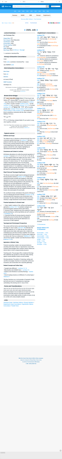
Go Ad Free (3, 452)
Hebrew (9, 22)
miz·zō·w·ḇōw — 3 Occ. (43, 237)
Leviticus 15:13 (41, 93)
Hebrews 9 (6, 276)
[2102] (60, 209)
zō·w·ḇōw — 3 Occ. (42, 244)
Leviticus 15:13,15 (24, 105)
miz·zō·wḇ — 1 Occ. (42, 234)
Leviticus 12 (26, 270)
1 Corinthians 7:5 (8, 213)
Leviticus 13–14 (22, 268)
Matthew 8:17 (28, 236)
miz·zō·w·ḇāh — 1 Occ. (43, 236)
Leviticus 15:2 (7, 105)
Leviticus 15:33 (24, 103)
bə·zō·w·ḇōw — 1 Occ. (42, 232)
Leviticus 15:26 (41, 162)
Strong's (6, 22)
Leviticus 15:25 (14, 109)
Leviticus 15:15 (29, 194)
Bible (3, 22)
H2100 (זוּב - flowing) (18, 50)
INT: (38, 45)
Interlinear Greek (8, 302)
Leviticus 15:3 (40, 50)
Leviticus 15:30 (20, 110)
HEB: (38, 37)
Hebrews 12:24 (8, 239)
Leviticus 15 (24, 140)
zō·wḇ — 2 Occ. (41, 241)
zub (7, 74)
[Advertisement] (31, 336)
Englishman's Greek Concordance (12, 304)
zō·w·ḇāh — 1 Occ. (41, 242)
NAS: (38, 39)
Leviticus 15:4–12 (14, 207)
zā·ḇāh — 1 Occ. (41, 239)
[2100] (2, 209)
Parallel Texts (15, 306)
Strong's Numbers (28, 302)
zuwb (8, 62)
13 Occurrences (41, 224)
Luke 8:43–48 (21, 227)
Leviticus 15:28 (11, 110)
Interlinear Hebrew (18, 302)
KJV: (38, 42)
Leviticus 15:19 (8, 107)
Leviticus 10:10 (21, 176)
